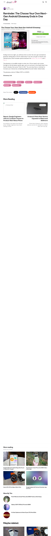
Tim (9, 8)
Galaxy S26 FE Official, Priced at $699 (21, 504)
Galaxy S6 (34, 58)
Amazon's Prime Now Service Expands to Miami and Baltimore (37, 118)
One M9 (40, 58)
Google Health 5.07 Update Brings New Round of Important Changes (13, 468)
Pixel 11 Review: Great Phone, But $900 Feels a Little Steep (36, 468)
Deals (20, 82)
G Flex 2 (29, 82)
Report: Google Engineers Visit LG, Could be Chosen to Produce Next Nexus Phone (13, 118)
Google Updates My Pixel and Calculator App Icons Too (36, 488)
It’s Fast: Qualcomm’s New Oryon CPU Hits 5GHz (23, 512)
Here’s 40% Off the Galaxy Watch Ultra (12, 487)
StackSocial (17, 85)
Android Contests (10, 82)
